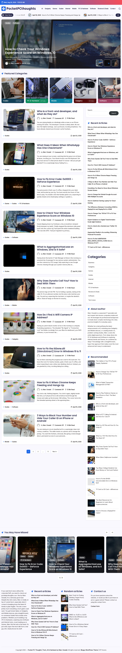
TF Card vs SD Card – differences (99, 247)
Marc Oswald (15, 63)
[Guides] (13, 88)
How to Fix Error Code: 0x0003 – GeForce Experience (55, 180)
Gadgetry (78, 101)
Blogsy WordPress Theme (89, 650)
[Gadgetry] (85, 88)
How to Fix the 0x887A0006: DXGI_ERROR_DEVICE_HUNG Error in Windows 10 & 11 (100, 241)
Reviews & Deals (93, 292)
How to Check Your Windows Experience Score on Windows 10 (55, 214)
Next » (55, 451)
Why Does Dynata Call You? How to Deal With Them (57, 282)
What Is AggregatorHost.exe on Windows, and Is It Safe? (29, 51)
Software (103, 101)
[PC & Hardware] (37, 88)
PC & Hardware (33, 101)
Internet (90, 279)
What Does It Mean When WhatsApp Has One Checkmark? (58, 146)
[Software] (109, 88)
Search (90, 110)
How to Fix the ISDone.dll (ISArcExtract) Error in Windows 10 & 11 (59, 350)
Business (91, 262)
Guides (5, 101)
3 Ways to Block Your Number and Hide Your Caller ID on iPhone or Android (57, 418)
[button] (120, 9)
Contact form (95, 606)
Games (90, 271)
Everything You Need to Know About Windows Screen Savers (52, 15)
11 (48, 451)
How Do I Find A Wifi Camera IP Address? (55, 316)
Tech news (92, 300)
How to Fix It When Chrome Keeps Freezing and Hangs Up (56, 384)
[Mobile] (61, 88)
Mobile (54, 101)
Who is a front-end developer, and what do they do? (57, 113)
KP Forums (102, 650)
